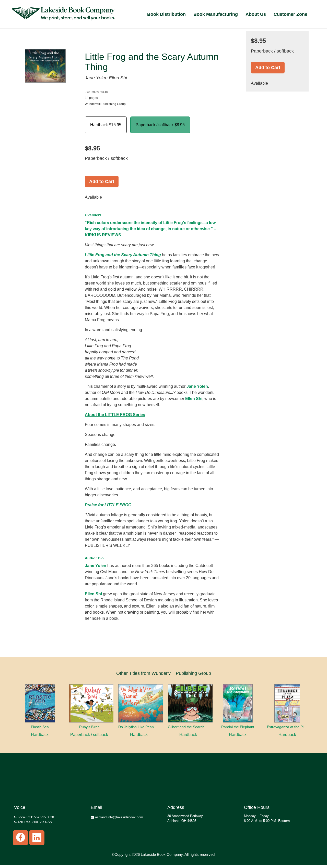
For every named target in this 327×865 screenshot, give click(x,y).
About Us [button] (256, 14)
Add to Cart (101, 181)
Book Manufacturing (215, 14)
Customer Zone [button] (290, 14)
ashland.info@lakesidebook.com (118, 817)
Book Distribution (166, 14)
